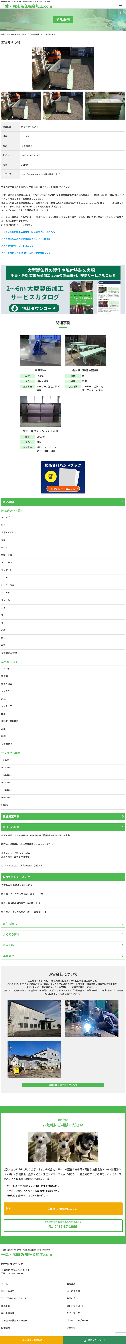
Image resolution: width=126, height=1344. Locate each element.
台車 (3, 607)
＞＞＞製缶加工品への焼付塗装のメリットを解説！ (26, 238)
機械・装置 (6, 554)
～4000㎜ (5, 789)
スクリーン (6, 562)
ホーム (4, 1283)
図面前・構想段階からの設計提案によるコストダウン (27, 844)
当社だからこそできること (14, 1298)
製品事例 (8, 502)
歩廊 (3, 539)
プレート (5, 592)
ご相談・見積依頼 (33, 1340)
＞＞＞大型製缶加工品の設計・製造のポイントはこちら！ (29, 231)
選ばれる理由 (11, 827)
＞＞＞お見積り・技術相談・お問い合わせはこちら (26, 252)
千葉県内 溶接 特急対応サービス (16, 885)
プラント (5, 668)
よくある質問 (11, 934)
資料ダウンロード (96, 1340)
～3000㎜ (5, 782)
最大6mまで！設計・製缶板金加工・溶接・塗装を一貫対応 (15, 855)
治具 (3, 524)
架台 (3, 614)
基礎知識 (8, 945)
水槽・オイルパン (10, 532)
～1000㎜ (5, 767)
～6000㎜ (5, 797)
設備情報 (5, 1327)
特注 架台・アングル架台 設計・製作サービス (25, 912)
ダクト (4, 547)
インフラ (5, 691)
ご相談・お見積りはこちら (62, 1208)
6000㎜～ (5, 804)
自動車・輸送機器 (9, 721)
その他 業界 (6, 743)
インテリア (6, 706)
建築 (3, 713)
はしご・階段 (7, 584)
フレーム (5, 599)
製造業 (4, 676)
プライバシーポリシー (77, 1320)
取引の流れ (10, 923)
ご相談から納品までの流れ (14, 1320)
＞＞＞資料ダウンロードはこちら (17, 245)
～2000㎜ (5, 774)
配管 (3, 645)
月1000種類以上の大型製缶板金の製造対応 (22, 865)
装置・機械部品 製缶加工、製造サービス (20, 903)
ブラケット (6, 569)
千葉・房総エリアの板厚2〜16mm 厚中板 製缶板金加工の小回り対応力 (35, 835)
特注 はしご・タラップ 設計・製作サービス (22, 894)
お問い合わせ (73, 1298)
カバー (4, 577)
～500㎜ (5, 759)
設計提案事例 (11, 816)
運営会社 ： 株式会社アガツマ (63, 1085)
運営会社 (8, 956)
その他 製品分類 (9, 652)
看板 (3, 630)
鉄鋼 (3, 736)
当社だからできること (16, 877)
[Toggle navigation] (120, 4)
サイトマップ (73, 1313)
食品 (3, 698)
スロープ (5, 517)
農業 (3, 728)
